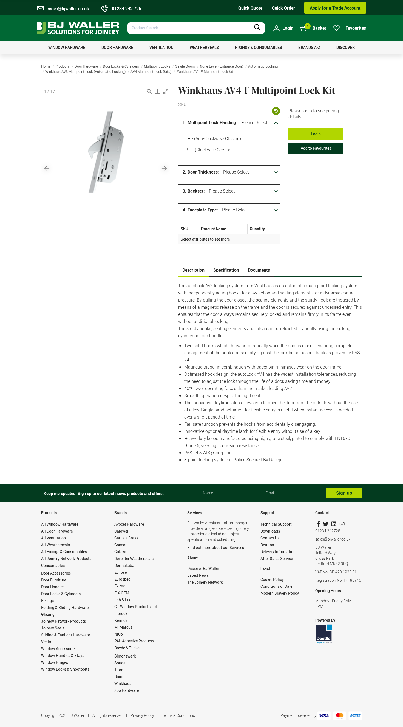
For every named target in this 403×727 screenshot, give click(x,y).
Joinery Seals (52, 628)
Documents (259, 270)
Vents (46, 641)
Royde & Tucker (127, 647)
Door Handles (52, 586)
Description (193, 270)
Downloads (270, 531)
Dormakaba (124, 565)
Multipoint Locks (157, 66)
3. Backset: (194, 191)
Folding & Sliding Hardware (65, 607)
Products (62, 66)
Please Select (254, 122)
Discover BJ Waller (203, 568)
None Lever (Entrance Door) (221, 66)
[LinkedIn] (333, 524)
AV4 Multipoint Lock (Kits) (150, 71)
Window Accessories (58, 648)
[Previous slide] (47, 168)
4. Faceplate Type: (200, 210)
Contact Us (269, 538)
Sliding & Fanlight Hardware (65, 634)
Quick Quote (250, 8)
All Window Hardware (59, 524)
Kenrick (120, 620)
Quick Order (283, 8)
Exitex (119, 586)
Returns (267, 544)
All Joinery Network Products (66, 558)
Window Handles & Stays (62, 655)
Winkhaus (122, 683)
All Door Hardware (57, 531)
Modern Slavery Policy (279, 593)
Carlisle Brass (126, 538)
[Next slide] (164, 168)
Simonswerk (125, 656)
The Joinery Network (205, 582)
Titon (118, 669)
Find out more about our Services (215, 547)
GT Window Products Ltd (135, 606)
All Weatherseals (55, 544)
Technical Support (276, 524)
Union (119, 676)
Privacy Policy (142, 715)
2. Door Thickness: (201, 172)
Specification (226, 270)
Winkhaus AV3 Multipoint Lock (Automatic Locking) (85, 71)
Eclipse (120, 572)
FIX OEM (121, 592)
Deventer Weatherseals (134, 558)
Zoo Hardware (126, 690)
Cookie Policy (272, 579)
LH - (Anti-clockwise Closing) (213, 138)
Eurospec (122, 579)
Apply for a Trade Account (335, 8)
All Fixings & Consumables (64, 551)
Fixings (47, 600)
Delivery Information (278, 551)
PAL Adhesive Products (134, 641)
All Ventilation (53, 538)
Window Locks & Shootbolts (65, 669)
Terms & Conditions (178, 715)
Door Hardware (86, 66)
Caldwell (121, 531)
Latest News (198, 575)
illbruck (120, 613)
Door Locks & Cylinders (121, 66)
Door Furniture (53, 580)
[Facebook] (318, 524)
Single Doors (185, 66)
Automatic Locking (263, 66)
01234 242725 (327, 530)
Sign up (344, 493)
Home (45, 66)
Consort (121, 544)
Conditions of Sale (276, 586)
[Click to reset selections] (276, 111)
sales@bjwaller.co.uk (332, 539)
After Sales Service (276, 558)
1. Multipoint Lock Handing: (210, 122)
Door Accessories (56, 573)
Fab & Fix (122, 599)
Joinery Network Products (63, 621)
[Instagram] (342, 524)
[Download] (158, 91)
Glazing (48, 614)
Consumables (53, 565)
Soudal (120, 662)
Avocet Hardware (129, 524)
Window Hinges (54, 662)
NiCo (118, 634)
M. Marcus (123, 627)
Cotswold (122, 551)
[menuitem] (67, 47)
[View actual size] (149, 91)
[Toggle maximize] (166, 91)
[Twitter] (325, 524)
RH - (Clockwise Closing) (209, 150)
